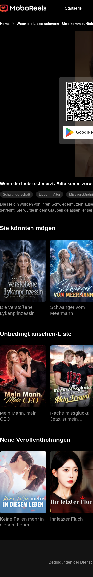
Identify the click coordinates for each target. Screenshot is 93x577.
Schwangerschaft (16, 194)
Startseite (73, 8)
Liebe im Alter (49, 194)
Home (5, 24)
